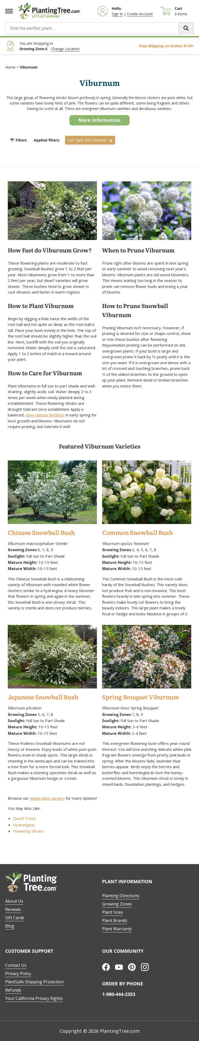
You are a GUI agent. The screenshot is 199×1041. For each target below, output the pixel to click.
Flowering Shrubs (28, 831)
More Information (99, 120)
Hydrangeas (24, 824)
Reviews (13, 909)
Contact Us (15, 965)
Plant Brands (114, 920)
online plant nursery (47, 798)
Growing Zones (117, 904)
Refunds (13, 990)
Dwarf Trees (24, 818)
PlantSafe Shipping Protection (34, 982)
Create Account (140, 13)
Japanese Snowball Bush (43, 697)
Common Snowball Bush (137, 532)
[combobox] (99, 28)
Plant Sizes (112, 912)
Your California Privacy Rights (34, 998)
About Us (14, 901)
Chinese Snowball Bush (41, 532)
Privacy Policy (18, 973)
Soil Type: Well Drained (87, 140)
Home (10, 67)
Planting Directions (120, 895)
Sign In (117, 13)
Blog (9, 926)
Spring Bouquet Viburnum (140, 697)
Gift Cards (14, 917)
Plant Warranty (117, 929)
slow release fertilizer (45, 414)
